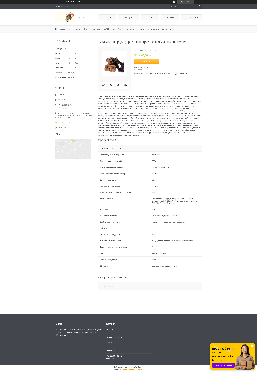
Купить (146, 61)
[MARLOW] (65, 17)
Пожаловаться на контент (133, 369)
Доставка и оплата (191, 17)
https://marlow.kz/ (66, 122)
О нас (150, 17)
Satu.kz (140, 367)
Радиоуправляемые (93, 29)
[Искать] (199, 6)
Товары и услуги (127, 17)
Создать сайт (69, 2)
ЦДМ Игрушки (110, 29)
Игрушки (78, 29)
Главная (107, 17)
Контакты (170, 17)
